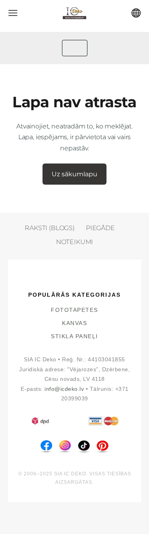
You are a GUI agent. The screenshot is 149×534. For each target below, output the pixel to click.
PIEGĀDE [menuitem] (100, 228)
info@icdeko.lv (64, 389)
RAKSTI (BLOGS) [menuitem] (50, 228)
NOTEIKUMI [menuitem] (74, 242)
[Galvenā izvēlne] (13, 13)
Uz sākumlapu (74, 174)
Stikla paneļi (74, 336)
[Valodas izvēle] (136, 13)
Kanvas (74, 323)
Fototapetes (74, 310)
